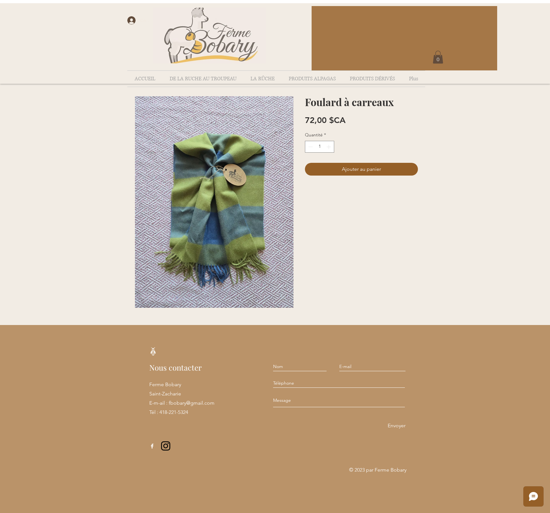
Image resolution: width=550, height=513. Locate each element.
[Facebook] (152, 446)
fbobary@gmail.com (192, 403)
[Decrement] (310, 146)
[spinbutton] (319, 146)
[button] (438, 57)
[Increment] (329, 146)
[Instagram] (165, 446)
